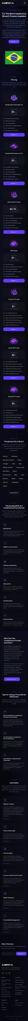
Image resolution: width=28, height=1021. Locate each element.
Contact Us (4, 1009)
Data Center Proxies (6, 987)
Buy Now (13, 41)
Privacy (11, 1018)
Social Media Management (18, 993)
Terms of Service (19, 1002)
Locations (3, 1007)
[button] (24, 3)
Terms (16, 1018)
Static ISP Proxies (5, 994)
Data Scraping (18, 984)
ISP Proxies (4, 989)
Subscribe (20, 953)
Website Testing (19, 980)
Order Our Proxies (11, 679)
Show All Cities (14, 492)
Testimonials (4, 1002)
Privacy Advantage (19, 982)
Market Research (19, 990)
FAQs (2, 1005)
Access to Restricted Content (20, 987)
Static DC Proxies (5, 992)
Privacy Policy (18, 1005)
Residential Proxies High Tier (6, 980)
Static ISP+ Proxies (6, 996)
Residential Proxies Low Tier (6, 984)
